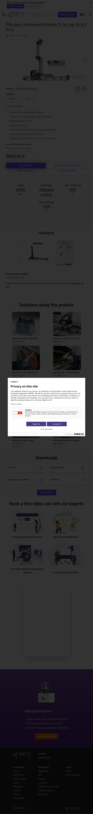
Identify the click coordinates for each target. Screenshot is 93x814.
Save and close (46, 429)
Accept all (57, 424)
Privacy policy (16, 404)
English (14, 382)
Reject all (36, 424)
